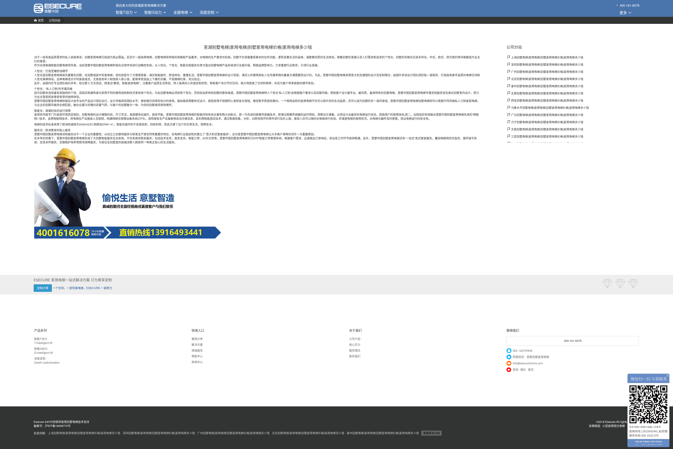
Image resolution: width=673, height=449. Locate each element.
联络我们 (513, 330)
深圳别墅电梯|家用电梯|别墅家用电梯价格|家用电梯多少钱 (159, 433)
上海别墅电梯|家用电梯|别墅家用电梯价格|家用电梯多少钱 (84, 433)
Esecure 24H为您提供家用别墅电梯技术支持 (61, 422)
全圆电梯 (181, 12)
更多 (624, 12)
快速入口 (198, 330)
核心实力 (354, 345)
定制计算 (42, 288)
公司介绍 (354, 339)
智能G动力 (153, 12)
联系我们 (354, 356)
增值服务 (197, 350)
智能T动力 (125, 12)
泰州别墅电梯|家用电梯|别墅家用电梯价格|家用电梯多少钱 (383, 433)
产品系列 (40, 330)
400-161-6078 (573, 341)
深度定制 (207, 12)
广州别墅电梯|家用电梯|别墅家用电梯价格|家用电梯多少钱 (233, 433)
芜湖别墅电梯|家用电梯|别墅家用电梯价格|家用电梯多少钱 (258, 47)
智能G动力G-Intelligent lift (43, 351)
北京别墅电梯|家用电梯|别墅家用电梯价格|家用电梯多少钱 (308, 433)
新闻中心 (197, 362)
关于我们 (355, 330)
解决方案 (197, 345)
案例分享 (197, 339)
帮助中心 (197, 356)
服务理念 (354, 350)
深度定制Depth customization (47, 360)
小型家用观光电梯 (613, 426)
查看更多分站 (431, 433)
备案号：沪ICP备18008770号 (52, 426)
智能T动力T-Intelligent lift (43, 341)
